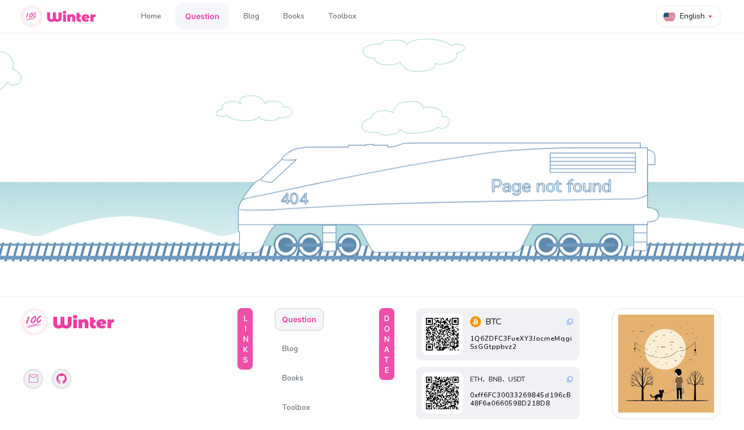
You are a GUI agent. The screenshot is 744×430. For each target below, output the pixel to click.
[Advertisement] (667, 364)
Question (202, 16)
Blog (251, 16)
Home (151, 16)
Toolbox (342, 16)
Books (293, 16)
